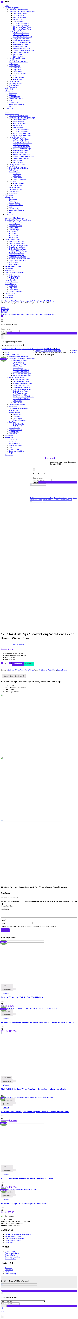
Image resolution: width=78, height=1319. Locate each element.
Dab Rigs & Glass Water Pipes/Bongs (48, 351)
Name (3, 920)
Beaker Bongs (18, 21)
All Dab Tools (17, 79)
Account (4, 313)
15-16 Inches (13, 237)
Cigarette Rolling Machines (18, 62)
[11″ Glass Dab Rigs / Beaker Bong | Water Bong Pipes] (19, 1189)
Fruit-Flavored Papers (20, 46)
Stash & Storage (14, 66)
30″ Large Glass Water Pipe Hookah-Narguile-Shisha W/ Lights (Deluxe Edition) (35, 1112)
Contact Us (13, 93)
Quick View (6, 989)
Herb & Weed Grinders (17, 58)
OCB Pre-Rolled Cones (21, 35)
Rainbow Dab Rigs (19, 17)
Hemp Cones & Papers (17, 31)
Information (9, 91)
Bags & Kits (17, 69)
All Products (9, 89)
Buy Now (28, 664)
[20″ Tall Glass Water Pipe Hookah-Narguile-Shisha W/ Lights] (22, 1123)
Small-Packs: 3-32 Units (21, 48)
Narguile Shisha (18, 15)
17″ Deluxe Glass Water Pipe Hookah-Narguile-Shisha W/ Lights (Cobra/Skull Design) (37, 1022)
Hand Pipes (13, 60)
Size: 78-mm (17, 54)
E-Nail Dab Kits (18, 77)
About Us (12, 95)
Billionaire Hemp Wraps (21, 40)
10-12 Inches (13, 235)
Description (8, 676)
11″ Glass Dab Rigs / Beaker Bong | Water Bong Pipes (24, 1203)
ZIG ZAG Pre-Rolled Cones (22, 37)
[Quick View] (14, 989)
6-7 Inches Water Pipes (21, 23)
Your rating (5, 906)
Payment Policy (10, 1259)
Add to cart (18, 664)
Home (7, 6)
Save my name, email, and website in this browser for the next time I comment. (30, 926)
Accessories (13, 87)
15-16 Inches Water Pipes (22, 29)
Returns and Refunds (16, 99)
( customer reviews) (17, 644)
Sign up (74, 350)
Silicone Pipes (18, 19)
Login (74, 352)
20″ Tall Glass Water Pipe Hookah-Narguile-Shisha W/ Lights (27, 1178)
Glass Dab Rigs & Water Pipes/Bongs (22, 11)
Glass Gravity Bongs (20, 13)
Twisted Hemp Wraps (20, 44)
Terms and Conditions (16, 104)
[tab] (8, 676)
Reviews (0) (19, 676)
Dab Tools (12, 75)
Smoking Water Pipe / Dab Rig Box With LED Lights (22, 997)
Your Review (5, 909)
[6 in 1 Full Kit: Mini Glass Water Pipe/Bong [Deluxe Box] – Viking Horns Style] (22, 1034)
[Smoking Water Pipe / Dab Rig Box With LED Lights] (22, 942)
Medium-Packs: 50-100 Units (23, 50)
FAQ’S (11, 106)
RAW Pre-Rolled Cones (21, 33)
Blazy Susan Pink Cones (21, 39)
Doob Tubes (17, 71)
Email (3, 923)
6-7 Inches (12, 231)
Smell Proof (17, 68)
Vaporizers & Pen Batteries (18, 9)
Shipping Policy (14, 97)
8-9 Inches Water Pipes (21, 25)
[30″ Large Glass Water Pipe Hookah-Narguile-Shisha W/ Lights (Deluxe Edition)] (27, 1097)
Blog (10, 100)
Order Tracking (10, 1273)
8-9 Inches (12, 233)
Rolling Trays (13, 64)
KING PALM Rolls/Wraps (22, 42)
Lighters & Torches (15, 83)
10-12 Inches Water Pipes (22, 27)
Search (4, 333)
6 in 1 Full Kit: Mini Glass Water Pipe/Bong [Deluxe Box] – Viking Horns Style (33, 1089)
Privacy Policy (14, 102)
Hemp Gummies (14, 81)
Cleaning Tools (14, 85)
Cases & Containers (20, 73)
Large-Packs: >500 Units (21, 52)
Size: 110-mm (18, 56)
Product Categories (12, 8)
